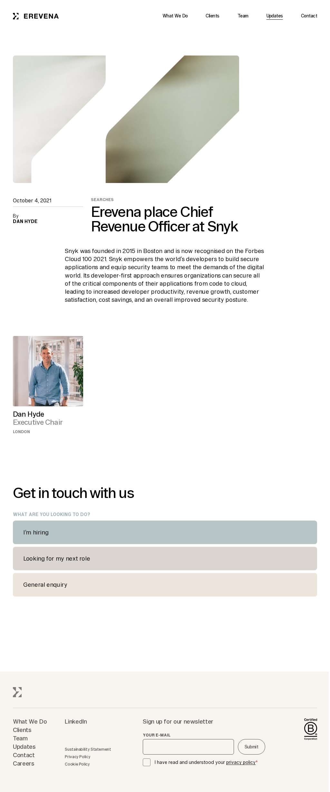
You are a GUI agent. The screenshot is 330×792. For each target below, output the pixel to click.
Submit (251, 746)
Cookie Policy (77, 764)
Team (243, 15)
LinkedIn (76, 721)
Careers (23, 763)
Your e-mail (156, 735)
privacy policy (241, 762)
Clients (212, 15)
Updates (275, 15)
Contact (309, 15)
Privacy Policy (77, 757)
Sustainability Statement (88, 749)
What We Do (175, 15)
